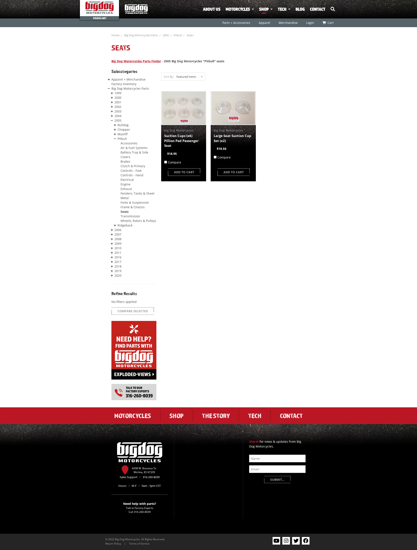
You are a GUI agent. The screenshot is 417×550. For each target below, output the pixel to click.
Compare (174, 162)
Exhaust (126, 189)
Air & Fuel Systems (134, 148)
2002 (117, 107)
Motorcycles (238, 9)
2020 (117, 275)
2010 (117, 248)
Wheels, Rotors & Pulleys (138, 221)
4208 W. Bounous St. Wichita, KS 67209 (144, 470)
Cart (330, 23)
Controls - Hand (132, 175)
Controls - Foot (131, 170)
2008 (117, 239)
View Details (184, 108)
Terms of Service (139, 543)
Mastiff (122, 134)
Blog (300, 9)
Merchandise (288, 23)
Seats (190, 35)
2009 (117, 243)
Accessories (129, 143)
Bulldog (123, 125)
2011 (117, 253)
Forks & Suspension (135, 202)
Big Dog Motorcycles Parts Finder (136, 61)
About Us (211, 9)
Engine (126, 184)
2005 (166, 35)
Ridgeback (124, 225)
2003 (117, 111)
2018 (117, 266)
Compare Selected (132, 311)
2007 (117, 234)
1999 (117, 93)
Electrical (127, 180)
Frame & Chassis (133, 207)
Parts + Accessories (236, 23)
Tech (282, 9)
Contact (317, 9)
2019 (117, 271)
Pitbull (178, 35)
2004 (117, 116)
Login (310, 23)
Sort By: (169, 77)
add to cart (184, 172)
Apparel (264, 23)
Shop (264, 9)
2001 (117, 102)
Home (115, 35)
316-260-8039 (142, 512)
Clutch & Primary (133, 166)
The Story (216, 415)
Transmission (130, 216)
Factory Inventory (123, 84)
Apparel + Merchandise (128, 79)
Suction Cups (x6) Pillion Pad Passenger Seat (181, 141)
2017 (117, 262)
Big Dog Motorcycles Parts (141, 35)
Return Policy (113, 543)
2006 (117, 230)
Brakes (125, 161)
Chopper (123, 129)
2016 (117, 257)
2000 (117, 98)
